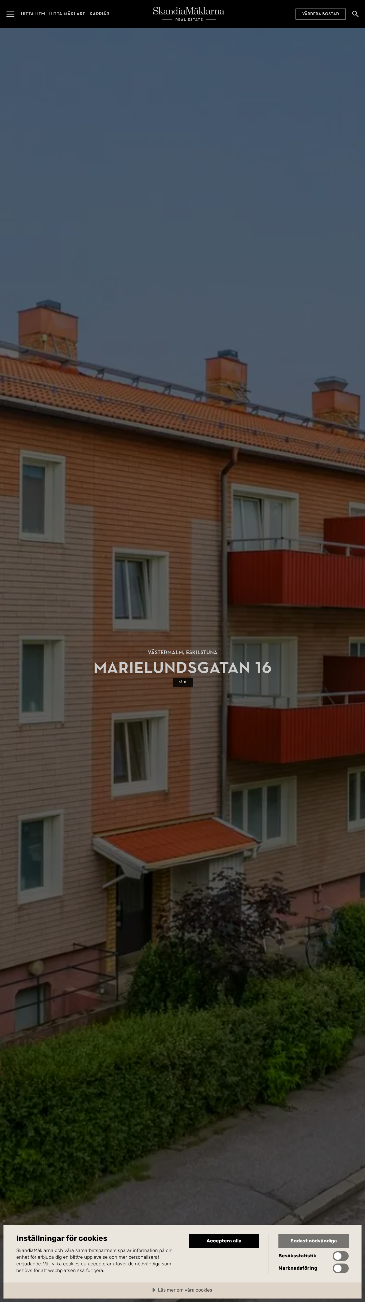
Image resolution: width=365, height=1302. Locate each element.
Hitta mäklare (67, 13)
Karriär (99, 13)
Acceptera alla (224, 1241)
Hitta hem (33, 13)
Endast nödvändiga (313, 1241)
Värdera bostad (320, 13)
